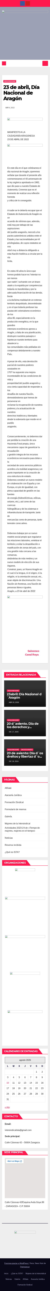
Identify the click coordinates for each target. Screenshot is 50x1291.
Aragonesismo (9, 81)
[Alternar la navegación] (45, 63)
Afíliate (8, 788)
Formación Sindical (14, 802)
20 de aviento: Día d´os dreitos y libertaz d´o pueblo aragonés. (25, 756)
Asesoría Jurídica (13, 795)
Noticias (9, 838)
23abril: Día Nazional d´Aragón (24, 695)
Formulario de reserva (15, 809)
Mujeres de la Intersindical (17, 823)
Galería (8, 816)
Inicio (6, 1274)
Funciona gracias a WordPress (16, 1263)
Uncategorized (27, 749)
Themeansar (24, 1267)
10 (8, 1083)
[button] (39, 63)
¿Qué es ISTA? (12, 852)
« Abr (7, 1107)
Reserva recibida (13, 845)
